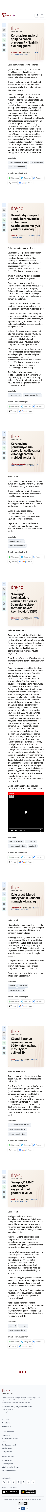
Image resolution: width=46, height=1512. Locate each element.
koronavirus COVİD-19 (17, 167)
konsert (12, 986)
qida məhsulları (37, 162)
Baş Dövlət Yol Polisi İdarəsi (19, 1125)
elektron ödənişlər (15, 841)
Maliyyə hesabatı (7, 1451)
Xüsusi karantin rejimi (17, 846)
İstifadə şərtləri (7, 1460)
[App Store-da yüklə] (10, 1492)
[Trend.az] (8, 15)
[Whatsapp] (4, 1482)
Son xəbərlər (6, 1423)
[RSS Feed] (33, 1482)
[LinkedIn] (28, 1482)
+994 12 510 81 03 (7, 1409)
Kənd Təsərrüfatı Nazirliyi (18, 162)
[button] (4, 25)
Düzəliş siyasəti (7, 1448)
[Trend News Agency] (8, 1391)
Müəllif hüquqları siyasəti (10, 1467)
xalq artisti (23, 986)
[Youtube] (19, 1482)
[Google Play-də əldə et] (28, 1492)
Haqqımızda (6, 1435)
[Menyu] (42, 15)
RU (27, 1508)
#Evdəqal (32, 846)
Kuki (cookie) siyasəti (9, 1470)
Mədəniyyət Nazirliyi (16, 990)
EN (19, 1508)
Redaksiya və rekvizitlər (10, 1438)
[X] (14, 1482)
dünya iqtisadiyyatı (16, 541)
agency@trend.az (7, 1412)
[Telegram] (23, 1482)
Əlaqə (4, 1441)
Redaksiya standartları (9, 1445)
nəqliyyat (23, 1326)
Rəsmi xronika (7, 1426)
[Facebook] (9, 1482)
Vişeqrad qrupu (14, 395)
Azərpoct (12, 1326)
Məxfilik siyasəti (7, 1464)
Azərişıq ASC (30, 841)
